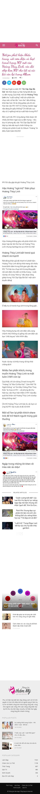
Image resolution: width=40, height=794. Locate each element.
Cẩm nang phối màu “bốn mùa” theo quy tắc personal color (19, 604)
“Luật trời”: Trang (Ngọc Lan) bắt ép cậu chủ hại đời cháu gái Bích (26, 525)
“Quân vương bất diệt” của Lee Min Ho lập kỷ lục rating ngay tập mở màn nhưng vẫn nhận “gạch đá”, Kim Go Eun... (25, 502)
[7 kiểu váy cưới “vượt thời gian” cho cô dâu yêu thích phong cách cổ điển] (7, 735)
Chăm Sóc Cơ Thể (27, 785)
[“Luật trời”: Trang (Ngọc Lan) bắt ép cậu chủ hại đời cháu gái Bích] (7, 525)
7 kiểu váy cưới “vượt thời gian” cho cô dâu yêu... (25, 734)
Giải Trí (24, 788)
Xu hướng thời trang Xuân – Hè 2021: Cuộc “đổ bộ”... (25, 724)
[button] (37, 45)
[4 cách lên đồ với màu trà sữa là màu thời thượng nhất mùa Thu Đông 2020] (7, 746)
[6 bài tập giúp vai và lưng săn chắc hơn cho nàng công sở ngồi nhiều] (6, 617)
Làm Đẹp (17, 785)
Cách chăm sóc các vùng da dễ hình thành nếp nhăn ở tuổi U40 (25, 625)
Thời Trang (9, 785)
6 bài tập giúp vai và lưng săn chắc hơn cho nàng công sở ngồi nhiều (24, 616)
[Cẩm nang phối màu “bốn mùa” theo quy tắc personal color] (20, 599)
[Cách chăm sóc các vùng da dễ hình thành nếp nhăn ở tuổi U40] (6, 626)
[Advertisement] (20, 21)
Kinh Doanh (16, 788)
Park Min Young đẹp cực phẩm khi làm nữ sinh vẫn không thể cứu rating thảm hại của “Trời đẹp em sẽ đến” (26, 514)
